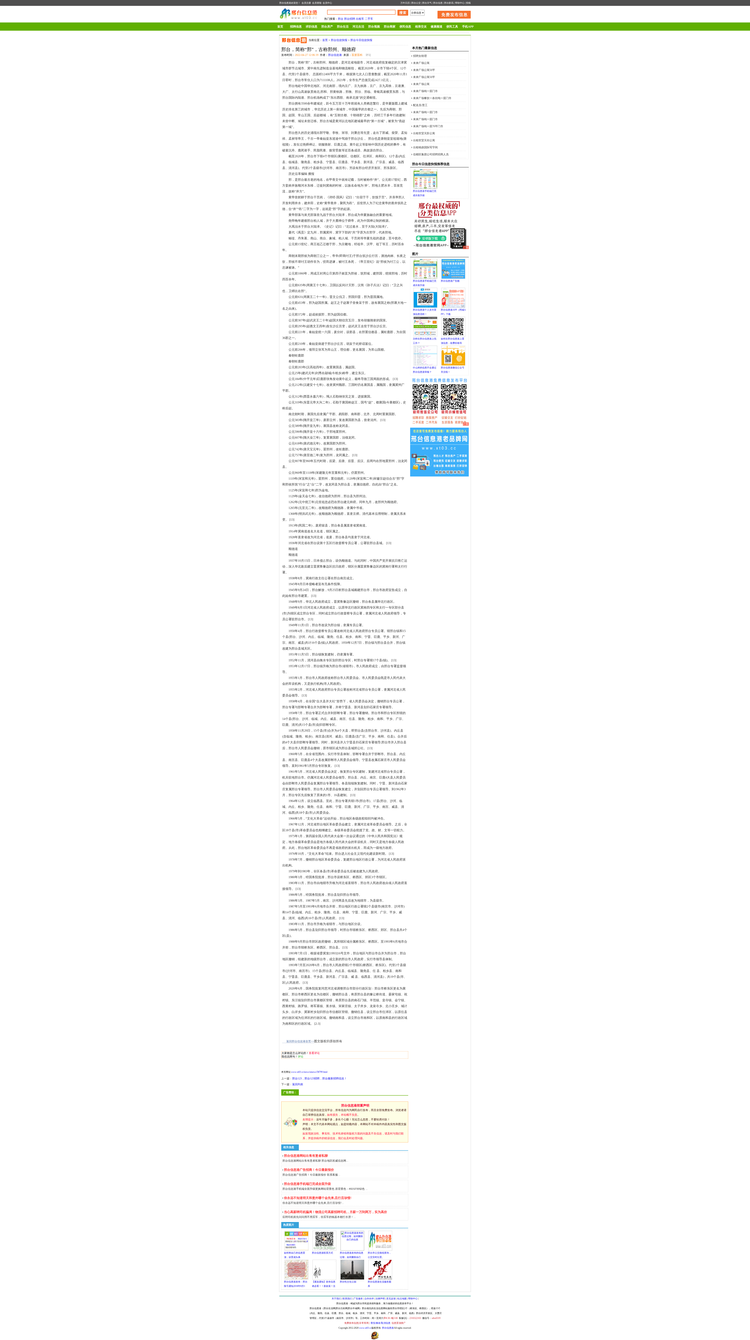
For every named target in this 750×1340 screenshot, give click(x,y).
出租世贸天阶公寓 (424, 133)
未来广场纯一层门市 (425, 91)
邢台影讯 (449, 3)
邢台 (340, 18)
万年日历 (405, 3)
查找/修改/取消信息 (380, 1323)
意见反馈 (391, 1298)
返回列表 (297, 1084)
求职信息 (311, 26)
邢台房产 (327, 26)
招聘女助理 (420, 56)
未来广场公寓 (421, 63)
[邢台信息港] (439, 425)
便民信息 (405, 26)
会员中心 (327, 3)
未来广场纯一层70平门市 (428, 126)
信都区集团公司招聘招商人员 (431, 154)
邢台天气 (427, 3)
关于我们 (336, 1298)
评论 (368, 55)
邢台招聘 (349, 18)
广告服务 (358, 1298)
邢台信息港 (335, 55)
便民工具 (452, 26)
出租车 (360, 18)
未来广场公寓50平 (424, 70)
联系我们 (347, 1298)
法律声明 (380, 1298)
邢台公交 (416, 3)
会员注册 (306, 3)
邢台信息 (438, 3)
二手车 (369, 18)
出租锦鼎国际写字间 (425, 147)
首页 (280, 26)
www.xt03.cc (365, 1328)
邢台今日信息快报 (361, 40)
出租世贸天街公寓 (424, 140)
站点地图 (402, 1298)
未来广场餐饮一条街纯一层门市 (432, 98)
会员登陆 (316, 3)
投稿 (468, 3)
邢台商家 (390, 26)
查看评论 (314, 1053)
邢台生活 (343, 26)
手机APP (468, 26)
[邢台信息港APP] (439, 248)
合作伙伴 (369, 1298)
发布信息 (452, 14)
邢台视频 (374, 26)
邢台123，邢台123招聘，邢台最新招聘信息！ (319, 1078)
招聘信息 (296, 26)
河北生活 (358, 26)
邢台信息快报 (339, 40)
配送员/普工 (420, 105)
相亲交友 (421, 26)
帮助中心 (459, 3)
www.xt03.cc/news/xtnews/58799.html (309, 1072)
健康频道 (436, 26)
